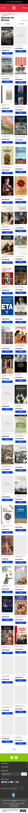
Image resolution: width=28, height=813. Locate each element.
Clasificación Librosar (11, 13)
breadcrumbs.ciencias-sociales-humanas (8, 14)
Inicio (2, 13)
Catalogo (5, 13)
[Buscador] (23, 8)
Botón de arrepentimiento (14, 804)
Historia (17, 14)
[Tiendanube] (14, 807)
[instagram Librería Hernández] (11, 757)
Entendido (22, 810)
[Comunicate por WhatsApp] (4, 8)
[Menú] (2, 8)
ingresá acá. (22, 803)
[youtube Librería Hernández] (16, 757)
